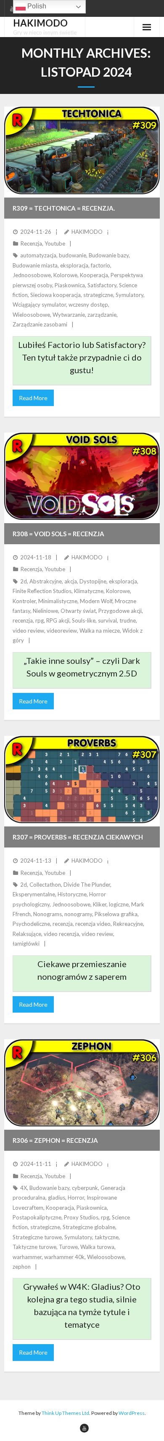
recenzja (23, 620)
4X (23, 1187)
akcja (70, 581)
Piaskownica (70, 285)
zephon (22, 1266)
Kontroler (24, 601)
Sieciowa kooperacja (55, 294)
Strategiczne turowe (37, 1237)
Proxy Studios (81, 1217)
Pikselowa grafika (116, 914)
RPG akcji (57, 620)
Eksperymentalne (34, 894)
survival (107, 620)
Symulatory (129, 294)
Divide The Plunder (86, 884)
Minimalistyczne (57, 601)
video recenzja (61, 933)
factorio (100, 265)
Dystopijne (92, 581)
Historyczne (72, 894)
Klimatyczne (88, 591)
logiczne (119, 904)
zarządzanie (101, 314)
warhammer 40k (64, 1257)
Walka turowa (97, 1246)
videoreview (62, 630)
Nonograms (47, 914)
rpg (39, 620)
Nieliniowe (45, 610)
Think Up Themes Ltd (65, 1413)
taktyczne (107, 1237)
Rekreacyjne (128, 923)
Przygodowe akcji (120, 610)
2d (23, 581)
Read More (33, 397)
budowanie (72, 255)
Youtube (55, 243)
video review (28, 630)
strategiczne (98, 294)
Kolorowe (65, 275)
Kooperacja (94, 275)
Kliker (99, 904)
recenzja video (93, 923)
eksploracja (74, 265)
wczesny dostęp (88, 304)
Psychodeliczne (31, 923)
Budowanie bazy (109, 255)
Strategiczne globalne (89, 1227)
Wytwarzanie (69, 314)
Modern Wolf (96, 601)
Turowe (68, 1246)
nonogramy (78, 914)
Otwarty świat (78, 610)
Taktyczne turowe (34, 1246)
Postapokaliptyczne (37, 1217)
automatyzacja (38, 255)
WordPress (132, 1413)
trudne (127, 620)
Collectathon (45, 884)
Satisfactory (101, 285)
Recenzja (31, 243)
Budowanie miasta (35, 265)
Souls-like (83, 620)
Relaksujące (27, 933)
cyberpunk (85, 1187)
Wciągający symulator (39, 304)
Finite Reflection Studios (42, 591)
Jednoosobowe (32, 275)
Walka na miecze (99, 630)
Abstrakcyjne (45, 581)
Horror (76, 1197)
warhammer (27, 1257)
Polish (36, 6)
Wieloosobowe (31, 314)
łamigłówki (26, 943)
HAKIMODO (87, 231)
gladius (56, 1197)
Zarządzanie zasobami (40, 324)
